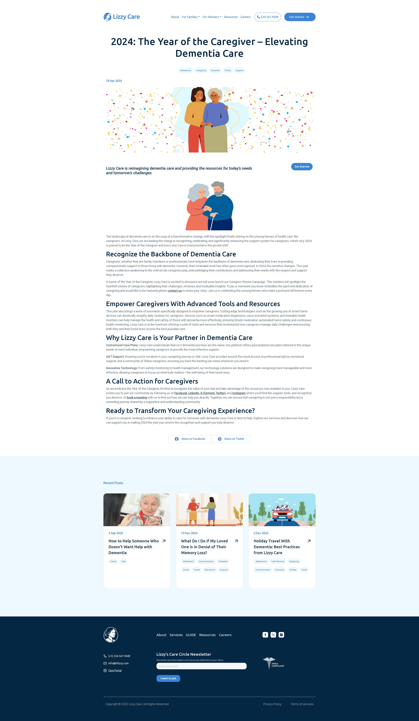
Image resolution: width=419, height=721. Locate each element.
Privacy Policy (272, 704)
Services (176, 635)
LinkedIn (193, 393)
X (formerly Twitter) (213, 393)
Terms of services (302, 704)
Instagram (239, 393)
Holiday (292, 569)
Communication (206, 561)
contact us (175, 290)
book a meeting (137, 397)
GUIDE (191, 635)
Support (239, 70)
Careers (245, 16)
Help (123, 561)
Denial (186, 569)
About (175, 16)
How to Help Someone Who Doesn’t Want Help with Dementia (134, 547)
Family (228, 70)
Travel (304, 569)
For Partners (210, 16)
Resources (231, 16)
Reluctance (210, 569)
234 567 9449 (269, 16)
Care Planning (277, 561)
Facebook (180, 393)
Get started (296, 16)
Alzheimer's (185, 70)
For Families (190, 16)
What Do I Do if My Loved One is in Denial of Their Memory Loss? (204, 547)
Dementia (215, 70)
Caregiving (201, 70)
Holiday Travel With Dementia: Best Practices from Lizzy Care (277, 547)
